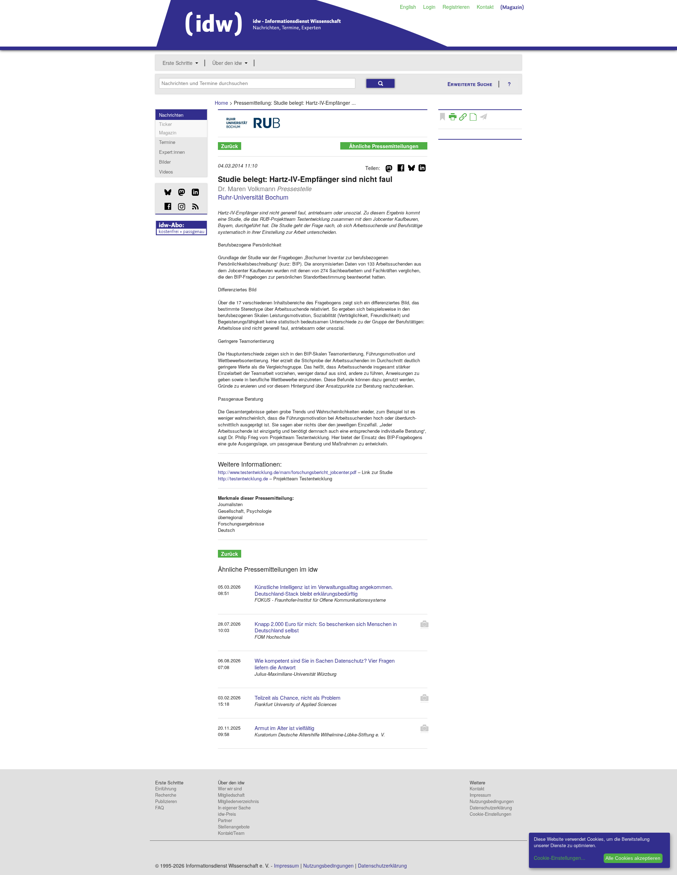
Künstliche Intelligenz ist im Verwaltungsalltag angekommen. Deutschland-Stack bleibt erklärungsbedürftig (324, 590)
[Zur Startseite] (302, 44)
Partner (225, 820)
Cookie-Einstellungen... (559, 857)
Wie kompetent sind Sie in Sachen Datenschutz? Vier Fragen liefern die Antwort (325, 664)
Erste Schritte (178, 62)
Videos (166, 171)
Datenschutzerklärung (491, 807)
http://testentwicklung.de (243, 478)
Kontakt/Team (231, 833)
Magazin (167, 132)
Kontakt (485, 6)
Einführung (165, 788)
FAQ (159, 807)
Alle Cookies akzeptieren (632, 858)
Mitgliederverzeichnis (238, 801)
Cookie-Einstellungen (490, 814)
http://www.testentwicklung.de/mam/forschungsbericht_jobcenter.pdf (287, 472)
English (408, 6)
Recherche (165, 795)
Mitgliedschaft (231, 795)
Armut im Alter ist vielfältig (284, 727)
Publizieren (166, 801)
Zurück (229, 146)
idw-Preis (227, 814)
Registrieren (456, 6)
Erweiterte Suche (469, 83)
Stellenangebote (234, 827)
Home (221, 102)
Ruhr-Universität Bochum (253, 196)
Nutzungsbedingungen (492, 801)
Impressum (480, 795)
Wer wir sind (230, 788)
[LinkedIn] (193, 192)
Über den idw (227, 62)
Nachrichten (171, 114)
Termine (167, 142)
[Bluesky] (165, 192)
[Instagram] (179, 206)
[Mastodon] (179, 192)
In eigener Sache (234, 807)
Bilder (165, 161)
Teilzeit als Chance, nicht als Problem (298, 697)
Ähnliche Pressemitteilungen (384, 146)
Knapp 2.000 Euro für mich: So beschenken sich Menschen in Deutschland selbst (326, 627)
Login (429, 6)
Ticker (165, 124)
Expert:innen (172, 151)
